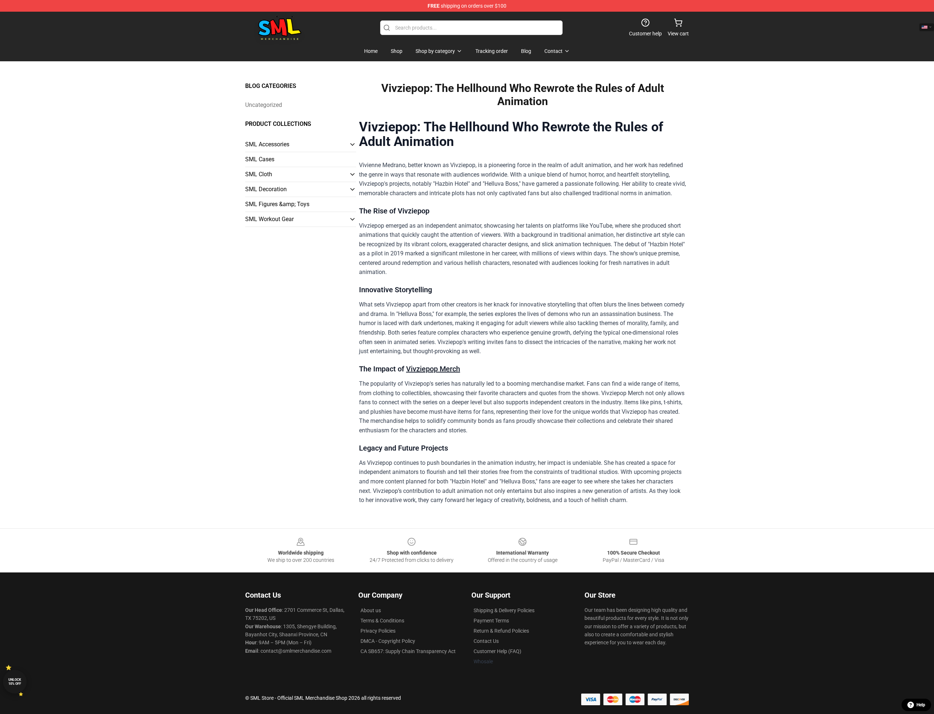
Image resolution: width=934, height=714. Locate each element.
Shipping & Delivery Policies (504, 610)
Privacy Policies (377, 631)
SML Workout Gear (269, 219)
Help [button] (920, 704)
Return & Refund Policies (501, 631)
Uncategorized (263, 104)
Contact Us (486, 641)
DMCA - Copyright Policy (387, 641)
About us (370, 610)
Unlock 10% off (14, 682)
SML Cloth (258, 174)
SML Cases (259, 159)
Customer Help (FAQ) (497, 651)
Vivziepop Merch (433, 368)
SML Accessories (267, 144)
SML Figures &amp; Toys (277, 204)
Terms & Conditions (382, 621)
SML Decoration (266, 189)
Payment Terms (491, 621)
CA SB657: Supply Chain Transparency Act (408, 651)
